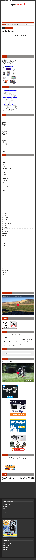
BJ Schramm (29, 334)
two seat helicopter (12, 345)
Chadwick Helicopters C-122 (6, 63)
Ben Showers (26, 334)
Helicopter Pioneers (4, 213)
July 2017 (3, 146)
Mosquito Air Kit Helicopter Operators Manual (9, 61)
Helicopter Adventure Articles (6, 196)
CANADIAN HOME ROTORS (9, 336)
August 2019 (4, 125)
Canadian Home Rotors (5, 178)
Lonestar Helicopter (4, 235)
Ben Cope (3, 170)
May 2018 (3, 136)
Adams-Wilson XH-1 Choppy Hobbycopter (7, 158)
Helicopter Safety (4, 221)
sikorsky (20, 344)
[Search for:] (18, 353)
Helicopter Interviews (5, 211)
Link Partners (4, 516)
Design (3, 182)
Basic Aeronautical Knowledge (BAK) (6, 168)
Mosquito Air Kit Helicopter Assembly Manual (9, 60)
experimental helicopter (16, 337)
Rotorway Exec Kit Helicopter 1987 (19, 35)
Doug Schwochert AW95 (5, 186)
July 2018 (3, 134)
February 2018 (4, 140)
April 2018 (3, 138)
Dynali (2, 188)
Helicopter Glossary (4, 207)
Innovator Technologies (5, 231)
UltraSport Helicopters (5, 270)
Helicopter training (15, 339)
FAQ (5, 0)
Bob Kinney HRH (4, 174)
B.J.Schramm (20, 334)
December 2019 (4, 124)
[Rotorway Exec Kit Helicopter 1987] (7, 33)
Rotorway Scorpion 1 (4, 264)
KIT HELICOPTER (13, 341)
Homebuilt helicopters (5, 341)
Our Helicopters (4, 247)
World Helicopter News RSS (6, 504)
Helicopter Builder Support (5, 203)
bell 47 (24, 334)
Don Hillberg (3, 184)
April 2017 (3, 150)
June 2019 (3, 126)
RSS (2, 266)
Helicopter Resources (5, 217)
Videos (3, 274)
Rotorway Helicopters (8, 344)
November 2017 (4, 143)
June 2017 (3, 148)
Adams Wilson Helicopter (4, 334)
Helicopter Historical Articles (6, 209)
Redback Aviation (4, 255)
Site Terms (4, 510)
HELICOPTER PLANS (10, 339)
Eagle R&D (3, 190)
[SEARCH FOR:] (29, 24)
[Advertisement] (18, 14)
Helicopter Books (4, 200)
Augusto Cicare (4, 166)
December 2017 (4, 142)
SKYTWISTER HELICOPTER (30, 344)
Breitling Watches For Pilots (6, 59)
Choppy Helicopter (14, 336)
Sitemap (12, 0)
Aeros (2, 160)
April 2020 (3, 121)
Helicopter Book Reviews (5, 198)
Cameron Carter (4, 176)
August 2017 (4, 145)
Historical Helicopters (5, 229)
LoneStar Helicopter (24, 341)
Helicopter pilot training (4, 339)
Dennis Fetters (25, 336)
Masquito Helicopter (4, 239)
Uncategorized (4, 272)
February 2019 (4, 129)
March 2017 (4, 151)
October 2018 (4, 132)
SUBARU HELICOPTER (4, 345)
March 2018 (4, 139)
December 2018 (4, 130)
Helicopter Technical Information (6, 223)
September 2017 (4, 144)
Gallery (3, 194)
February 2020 (4, 123)
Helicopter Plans (4, 215)
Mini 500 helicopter (30, 341)
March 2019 (4, 127)
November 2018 (4, 131)
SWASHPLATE (8, 345)
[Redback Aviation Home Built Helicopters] (18, 4)
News (2, 241)
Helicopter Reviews (4, 219)
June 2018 (3, 135)
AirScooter (3, 162)
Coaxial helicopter (20, 336)
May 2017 (3, 149)
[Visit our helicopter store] (9, 83)
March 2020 (4, 122)
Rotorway (3, 262)
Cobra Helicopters (4, 180)
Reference (3, 258)
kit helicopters (20, 341)
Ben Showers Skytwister (5, 172)
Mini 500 (27, 341)
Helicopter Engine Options (5, 205)
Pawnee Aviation (4, 249)
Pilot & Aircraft (4, 251)
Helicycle (19, 339)
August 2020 (4, 120)
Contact (8, 0)
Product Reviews (4, 253)
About (3, 0)
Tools (2, 268)
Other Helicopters (4, 245)
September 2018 (4, 133)
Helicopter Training (4, 227)
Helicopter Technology (5, 225)
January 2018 (4, 141)
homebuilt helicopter (26, 339)
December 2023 (4, 118)
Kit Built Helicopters (4, 233)
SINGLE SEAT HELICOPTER (24, 344)
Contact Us (4, 512)
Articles (3, 164)
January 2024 (4, 117)
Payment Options (5, 506)
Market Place (3, 237)
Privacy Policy (4, 508)
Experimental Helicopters (5, 192)
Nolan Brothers (4, 243)
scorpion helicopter (15, 344)
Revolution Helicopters (5, 260)
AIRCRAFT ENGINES (9, 334)
